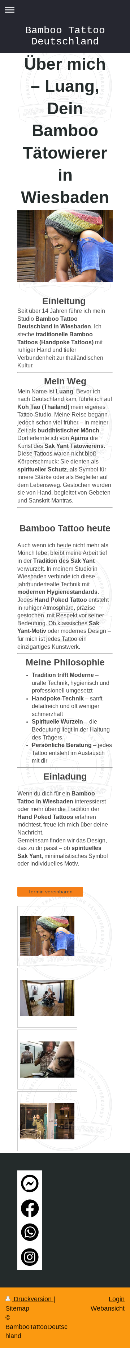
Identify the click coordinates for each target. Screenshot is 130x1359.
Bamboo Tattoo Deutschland (65, 36)
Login (117, 1299)
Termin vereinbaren (50, 891)
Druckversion (32, 1299)
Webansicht (108, 1308)
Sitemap (17, 1308)
